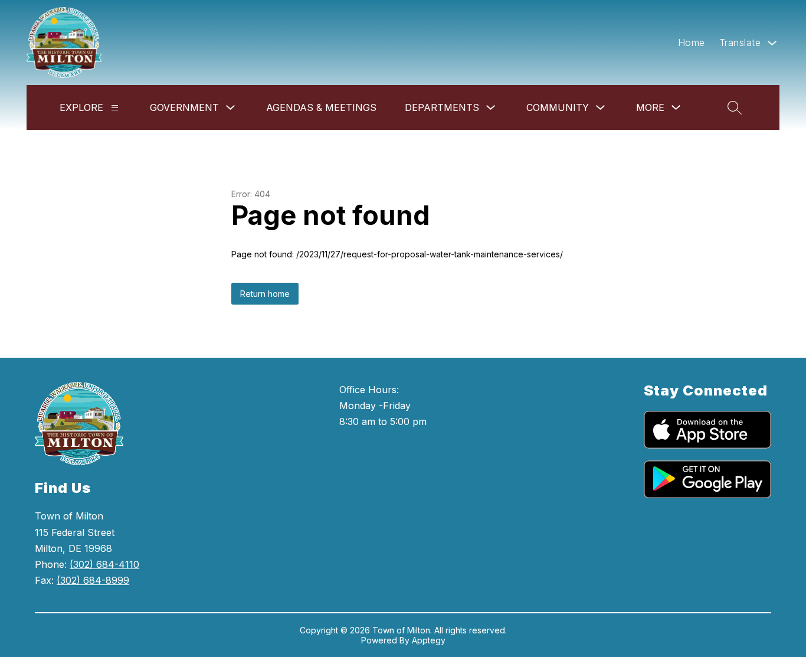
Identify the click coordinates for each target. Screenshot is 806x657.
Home (691, 42)
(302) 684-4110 (104, 564)
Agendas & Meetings (321, 107)
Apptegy (428, 640)
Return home (265, 294)
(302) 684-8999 (93, 580)
